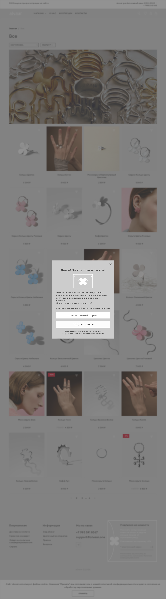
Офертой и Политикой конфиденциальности (84, 333)
